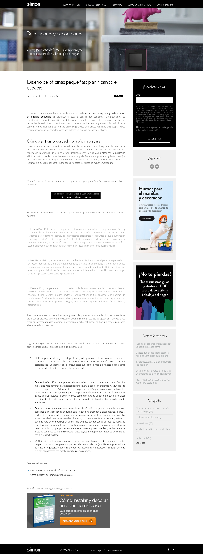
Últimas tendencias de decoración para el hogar (152, 410)
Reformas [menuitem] (117, 4)
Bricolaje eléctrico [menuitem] (96, 4)
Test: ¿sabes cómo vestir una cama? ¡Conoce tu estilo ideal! (153, 381)
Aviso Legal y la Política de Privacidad (154, 129)
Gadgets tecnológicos (148, 417)
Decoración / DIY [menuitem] (71, 4)
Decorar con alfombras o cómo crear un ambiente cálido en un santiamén (154, 372)
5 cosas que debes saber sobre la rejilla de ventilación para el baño (152, 354)
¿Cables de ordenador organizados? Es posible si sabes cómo (153, 345)
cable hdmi (143, 438)
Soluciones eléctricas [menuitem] (139, 4)
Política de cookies (112, 550)
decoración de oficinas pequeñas (43, 96)
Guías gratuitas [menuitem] (165, 4)
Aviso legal (96, 550)
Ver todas (140, 442)
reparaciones (144, 423)
